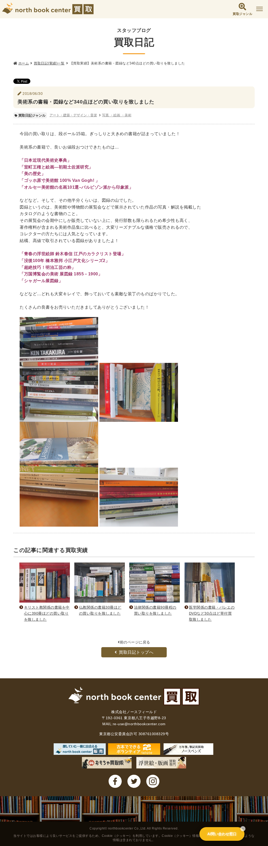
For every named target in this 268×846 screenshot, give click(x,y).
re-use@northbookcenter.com (139, 724)
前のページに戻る (135, 642)
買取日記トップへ (136, 652)
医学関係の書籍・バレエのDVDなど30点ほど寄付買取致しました (211, 613)
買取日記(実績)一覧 (49, 63)
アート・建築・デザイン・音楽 (73, 115)
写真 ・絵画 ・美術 (116, 115)
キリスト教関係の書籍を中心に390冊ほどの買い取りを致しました (47, 613)
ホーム (23, 63)
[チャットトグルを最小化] (242, 828)
